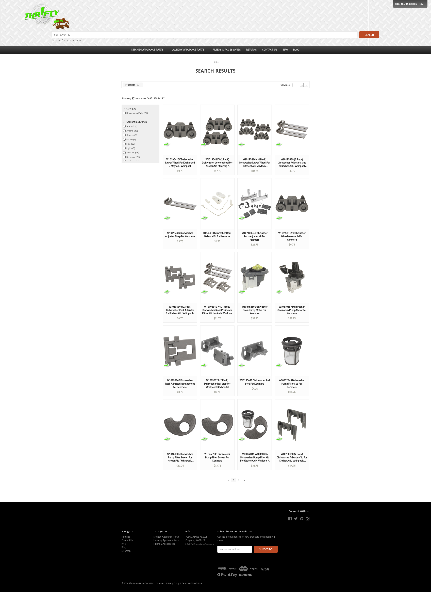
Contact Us (269, 49)
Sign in (399, 4)
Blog (296, 49)
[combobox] (204, 34)
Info (285, 49)
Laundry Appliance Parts (188, 49)
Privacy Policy (172, 583)
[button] (302, 85)
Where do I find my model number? (68, 40)
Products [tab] (132, 84)
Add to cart (180, 133)
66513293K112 (156, 98)
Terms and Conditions (192, 583)
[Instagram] (307, 518)
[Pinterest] (302, 518)
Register (411, 4)
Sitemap (126, 551)
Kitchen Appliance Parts (147, 49)
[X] (296, 518)
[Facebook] (290, 518)
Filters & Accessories (227, 49)
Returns (251, 49)
